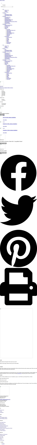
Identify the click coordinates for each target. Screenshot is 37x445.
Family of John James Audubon (10, 123)
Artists (6, 46)
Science (8, 41)
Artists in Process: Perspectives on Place (11, 21)
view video (5, 126)
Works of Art (7, 10)
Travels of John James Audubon (10, 130)
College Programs (7, 23)
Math (7, 40)
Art (3, 9)
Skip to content (2, 0)
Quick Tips (6, 27)
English (8, 39)
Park (5, 13)
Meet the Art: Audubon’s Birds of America (6, 87)
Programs (4, 16)
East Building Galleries (8, 14)
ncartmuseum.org (3, 2)
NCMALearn (19, 373)
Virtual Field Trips (7, 54)
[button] (18, 173)
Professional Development (9, 19)
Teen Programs (7, 22)
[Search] (12, 6)
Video (4, 115)
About (2, 1)
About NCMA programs (10, 68)
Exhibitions (6, 47)
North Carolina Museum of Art (5, 399)
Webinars (8, 35)
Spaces (4, 12)
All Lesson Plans (9, 37)
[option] (19, 443)
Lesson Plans (7, 36)
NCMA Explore (7, 61)
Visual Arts (8, 43)
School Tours (7, 53)
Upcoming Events (7, 17)
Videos (6, 28)
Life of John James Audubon (9, 117)
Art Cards (6, 26)
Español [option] (3, 443)
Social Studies (9, 42)
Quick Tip (1, 86)
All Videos (8, 29)
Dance (8, 38)
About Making (9, 67)
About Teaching (9, 33)
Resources (4, 24)
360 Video (8, 34)
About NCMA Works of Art (11, 30)
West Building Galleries (8, 15)
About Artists (9, 31)
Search (2, 6)
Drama (8, 74)
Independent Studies (8, 20)
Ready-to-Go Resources (8, 60)
